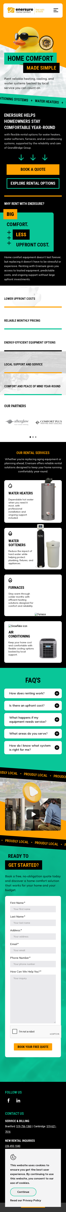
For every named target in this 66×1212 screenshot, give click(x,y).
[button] (33, 791)
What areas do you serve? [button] (28, 733)
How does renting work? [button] (27, 693)
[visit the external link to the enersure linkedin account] (18, 1100)
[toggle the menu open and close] (55, 10)
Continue (23, 1192)
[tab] (30, 437)
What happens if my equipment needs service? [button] (27, 720)
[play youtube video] (33, 814)
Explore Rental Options (33, 183)
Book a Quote (33, 169)
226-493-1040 (12, 1146)
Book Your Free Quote (33, 1047)
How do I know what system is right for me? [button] (30, 748)
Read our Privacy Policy (25, 1200)
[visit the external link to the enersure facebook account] (8, 1100)
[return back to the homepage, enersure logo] (26, 15)
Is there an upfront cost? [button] (27, 705)
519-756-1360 (23, 1126)
